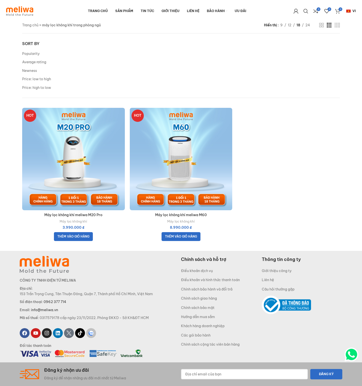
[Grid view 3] (329, 25)
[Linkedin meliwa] (58, 333)
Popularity (31, 53)
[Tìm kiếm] (306, 11)
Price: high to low (36, 87)
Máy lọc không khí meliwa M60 (181, 215)
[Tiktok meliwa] (80, 333)
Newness (29, 70)
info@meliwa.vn (44, 310)
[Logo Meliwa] (44, 264)
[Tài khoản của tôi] (296, 11)
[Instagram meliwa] (47, 333)
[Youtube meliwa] (36, 333)
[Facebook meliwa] (25, 333)
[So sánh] (121, 115)
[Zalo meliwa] (91, 333)
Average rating (34, 62)
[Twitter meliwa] (69, 333)
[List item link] (221, 270)
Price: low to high (36, 79)
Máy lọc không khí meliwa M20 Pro (73, 215)
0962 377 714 (55, 302)
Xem (121, 126)
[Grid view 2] (321, 25)
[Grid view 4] (337, 25)
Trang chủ (30, 25)
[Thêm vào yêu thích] (121, 138)
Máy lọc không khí (73, 221)
